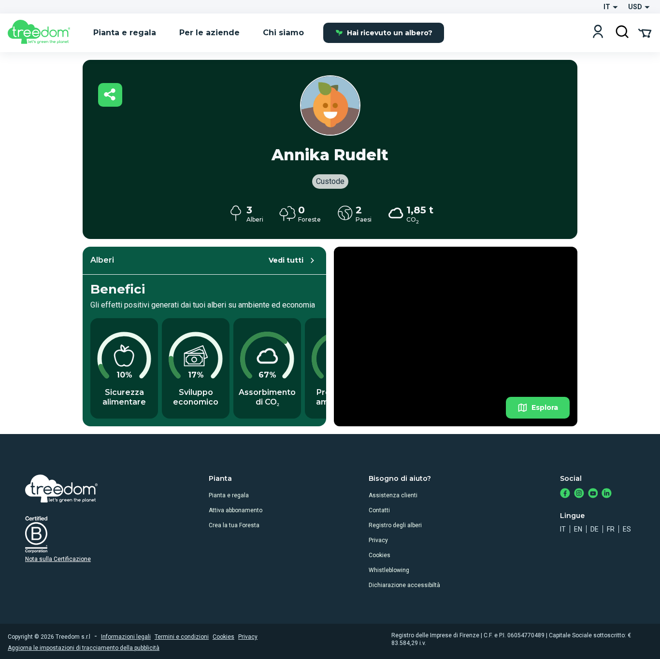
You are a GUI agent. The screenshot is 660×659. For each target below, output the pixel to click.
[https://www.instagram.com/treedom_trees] (579, 494)
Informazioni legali (126, 636)
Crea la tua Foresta (234, 525)
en (578, 529)
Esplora (544, 407)
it (563, 529)
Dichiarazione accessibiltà (404, 585)
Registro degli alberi (395, 525)
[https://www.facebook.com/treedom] (565, 494)
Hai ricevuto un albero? (389, 32)
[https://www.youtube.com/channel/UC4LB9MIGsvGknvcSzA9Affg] (593, 494)
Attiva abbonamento (235, 510)
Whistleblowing (389, 570)
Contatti (379, 510)
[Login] (597, 32)
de (594, 529)
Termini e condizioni (182, 636)
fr (611, 529)
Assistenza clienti (393, 495)
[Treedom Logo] (43, 33)
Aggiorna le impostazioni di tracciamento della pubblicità (83, 648)
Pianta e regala (229, 495)
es (627, 529)
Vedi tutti (286, 260)
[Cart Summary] (644, 32)
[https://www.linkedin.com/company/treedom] (607, 494)
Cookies (379, 555)
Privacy (378, 540)
